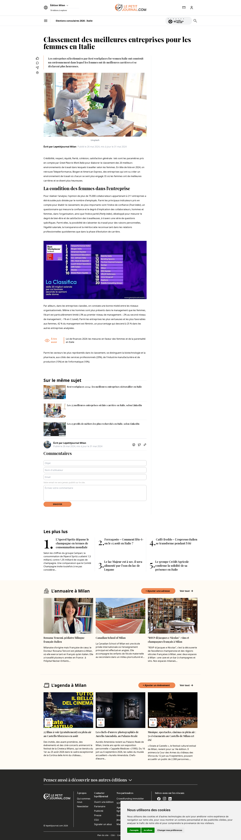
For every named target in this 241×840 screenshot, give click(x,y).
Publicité (98, 810)
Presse (97, 815)
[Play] (188, 21)
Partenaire (99, 806)
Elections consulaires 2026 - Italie (74, 20)
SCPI (119, 803)
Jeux (119, 819)
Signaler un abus (103, 824)
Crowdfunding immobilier (130, 798)
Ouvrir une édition (104, 801)
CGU (96, 819)
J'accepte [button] (133, 830)
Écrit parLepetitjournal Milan (60, 146)
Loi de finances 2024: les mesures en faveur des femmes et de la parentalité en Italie (105, 340)
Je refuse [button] (148, 830)
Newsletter (83, 806)
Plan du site (103, 835)
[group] (188, 20)
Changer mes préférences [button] (169, 830)
